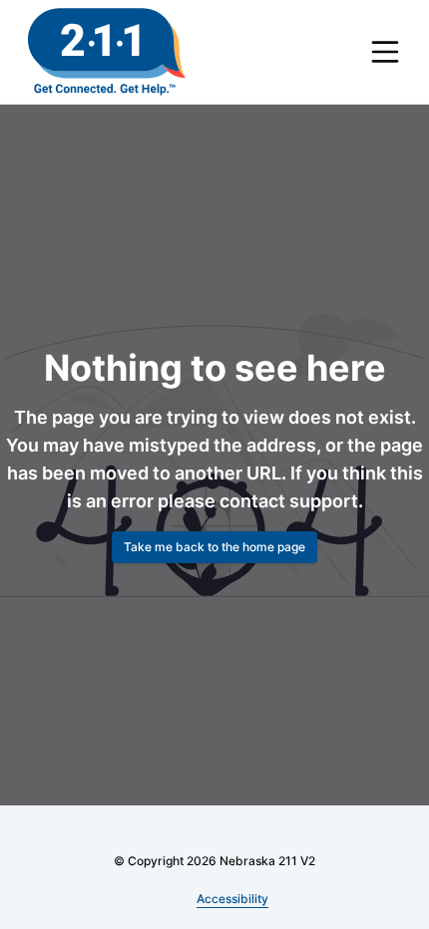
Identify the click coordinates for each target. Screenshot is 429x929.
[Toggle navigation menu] (385, 52)
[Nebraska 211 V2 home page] (107, 52)
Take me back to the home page (214, 546)
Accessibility (233, 898)
